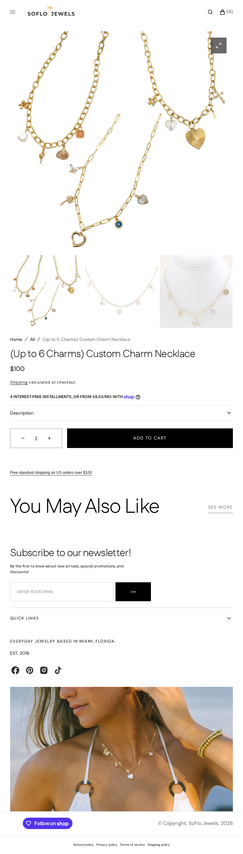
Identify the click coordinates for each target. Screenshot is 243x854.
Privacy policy (104, 845)
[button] (205, 12)
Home (16, 342)
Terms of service (129, 845)
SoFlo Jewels (199, 823)
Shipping (19, 384)
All (32, 342)
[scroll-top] (224, 839)
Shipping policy (156, 845)
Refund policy (81, 845)
